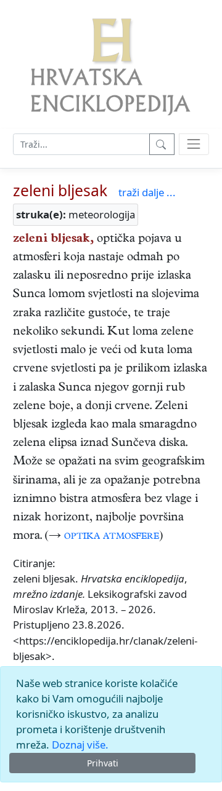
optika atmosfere (111, 536)
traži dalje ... (147, 192)
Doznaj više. (80, 744)
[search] (194, 144)
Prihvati (102, 763)
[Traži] (162, 144)
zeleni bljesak (60, 190)
